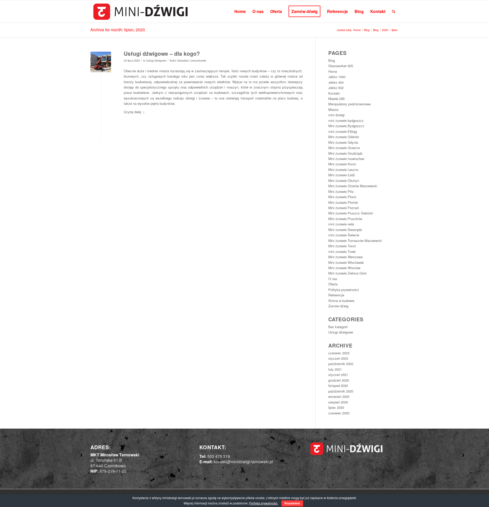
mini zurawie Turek (342, 251)
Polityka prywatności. (263, 503)
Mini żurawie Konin (342, 164)
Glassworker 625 (340, 65)
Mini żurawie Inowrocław (346, 158)
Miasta (333, 109)
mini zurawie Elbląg (342, 131)
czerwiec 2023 (338, 353)
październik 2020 (340, 391)
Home (332, 71)
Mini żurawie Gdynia (343, 142)
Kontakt (334, 93)
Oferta (332, 284)
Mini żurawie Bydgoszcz (346, 125)
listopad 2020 (338, 385)
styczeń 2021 (338, 374)
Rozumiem (292, 503)
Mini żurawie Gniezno (344, 147)
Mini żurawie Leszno (343, 169)
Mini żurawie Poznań (343, 207)
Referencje (336, 295)
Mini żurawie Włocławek (346, 262)
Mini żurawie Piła (341, 191)
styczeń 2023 (338, 358)
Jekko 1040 (336, 76)
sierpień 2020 (338, 402)
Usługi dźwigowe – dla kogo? (162, 53)
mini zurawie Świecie (343, 235)
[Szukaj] (394, 11)
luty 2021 (335, 369)
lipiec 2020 (336, 407)
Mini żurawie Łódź (341, 174)
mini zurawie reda (341, 224)
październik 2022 (340, 363)
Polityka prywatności (343, 289)
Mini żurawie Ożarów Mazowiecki (352, 185)
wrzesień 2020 (338, 396)
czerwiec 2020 (338, 413)
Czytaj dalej (132, 111)
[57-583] (100, 62)
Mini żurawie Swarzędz (345, 229)
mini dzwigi (336, 114)
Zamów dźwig (338, 305)
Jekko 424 (336, 82)
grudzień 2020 (338, 380)
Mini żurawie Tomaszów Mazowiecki (355, 240)
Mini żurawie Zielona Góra (347, 273)
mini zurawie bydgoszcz (346, 120)
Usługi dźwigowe (156, 60)
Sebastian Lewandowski (191, 60)
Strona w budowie (341, 300)
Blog (331, 60)
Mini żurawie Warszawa (345, 256)
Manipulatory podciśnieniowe (349, 104)
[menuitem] (240, 11)
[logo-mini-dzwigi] (140, 11)
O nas (332, 278)
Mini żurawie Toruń (342, 245)
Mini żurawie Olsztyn (343, 180)
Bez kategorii (338, 326)
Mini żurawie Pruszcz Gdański (350, 213)
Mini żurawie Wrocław (344, 267)
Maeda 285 (336, 98)
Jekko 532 (336, 87)
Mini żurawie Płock (342, 196)
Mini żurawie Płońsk (343, 202)
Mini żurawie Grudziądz (345, 153)
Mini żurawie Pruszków (345, 218)
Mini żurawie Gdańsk (343, 136)
